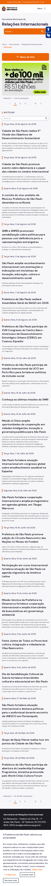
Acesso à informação (14, 2)
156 (43, 2)
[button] (41, 103)
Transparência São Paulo (31, 2)
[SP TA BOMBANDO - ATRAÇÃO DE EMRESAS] (25, 79)
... (30, 103)
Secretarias (14, 44)
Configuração (10, 874)
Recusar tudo (11, 880)
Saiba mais (37, 869)
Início (4, 44)
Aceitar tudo (27, 874)
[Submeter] (46, 118)
